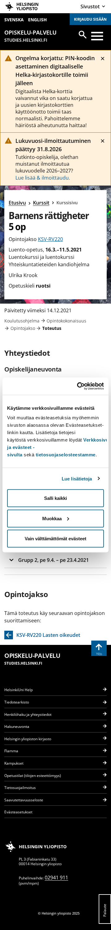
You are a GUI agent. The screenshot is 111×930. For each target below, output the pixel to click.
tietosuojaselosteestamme (66, 454)
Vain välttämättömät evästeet (55, 538)
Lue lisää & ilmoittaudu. (42, 177)
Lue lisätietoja (77, 478)
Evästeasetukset (18, 812)
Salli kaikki (55, 498)
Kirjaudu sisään (90, 19)
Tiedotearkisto (16, 702)
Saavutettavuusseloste (23, 800)
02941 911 (56, 877)
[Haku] (83, 34)
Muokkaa (52, 518)
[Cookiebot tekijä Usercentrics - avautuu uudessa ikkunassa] (78, 386)
